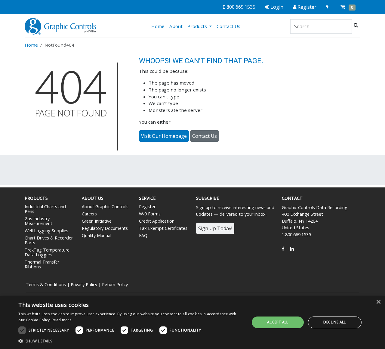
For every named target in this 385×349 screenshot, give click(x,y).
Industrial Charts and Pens (45, 209)
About (176, 26)
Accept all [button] (277, 322)
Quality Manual (96, 235)
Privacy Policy (84, 284)
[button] (130, 340)
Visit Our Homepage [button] (164, 136)
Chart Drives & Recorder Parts (49, 240)
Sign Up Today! (215, 228)
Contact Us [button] (204, 136)
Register (147, 206)
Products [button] (197, 26)
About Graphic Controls (105, 206)
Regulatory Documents (105, 228)
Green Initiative (97, 221)
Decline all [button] (334, 322)
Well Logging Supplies (46, 230)
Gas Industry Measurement (38, 221)
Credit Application (156, 221)
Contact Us (228, 26)
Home (159, 26)
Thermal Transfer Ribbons (42, 264)
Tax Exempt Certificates (163, 228)
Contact (292, 198)
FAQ (143, 235)
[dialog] (192, 322)
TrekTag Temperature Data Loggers (47, 252)
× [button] (378, 302)
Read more (62, 320)
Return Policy (115, 284)
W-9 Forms (150, 214)
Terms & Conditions (46, 284)
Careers (89, 214)
